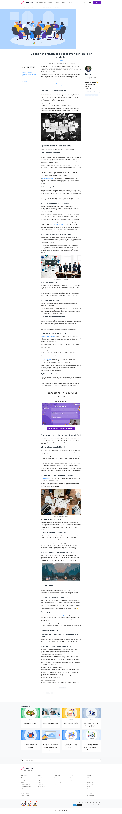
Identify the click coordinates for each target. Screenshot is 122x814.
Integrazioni (57, 775)
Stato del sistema (87, 804)
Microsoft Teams (57, 782)
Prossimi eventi (41, 784)
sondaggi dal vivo (57, 558)
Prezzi (64, 2)
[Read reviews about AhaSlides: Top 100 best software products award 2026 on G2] (23, 803)
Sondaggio (23, 780)
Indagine (23, 788)
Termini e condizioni (91, 784)
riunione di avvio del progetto (48, 336)
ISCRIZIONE (91, 95)
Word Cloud (23, 782)
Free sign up (96, 2)
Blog (39, 780)
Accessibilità (89, 793)
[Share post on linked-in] (28, 67)
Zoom (55, 784)
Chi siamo (89, 777)
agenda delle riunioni (46, 478)
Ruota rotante (24, 790)
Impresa (70, 2)
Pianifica (72, 777)
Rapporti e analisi (25, 795)
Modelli (39, 782)
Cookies (89, 788)
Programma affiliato (42, 788)
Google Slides (57, 777)
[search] (100, 7)
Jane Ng (49, 63)
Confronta (40, 777)
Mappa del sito (96, 804)
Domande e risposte (25, 784)
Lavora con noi (90, 782)
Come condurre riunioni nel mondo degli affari (30, 78)
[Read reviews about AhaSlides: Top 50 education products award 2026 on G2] (29, 803)
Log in (89, 2)
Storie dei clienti (41, 790)
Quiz (22, 777)
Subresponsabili (90, 795)
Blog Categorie (28, 7)
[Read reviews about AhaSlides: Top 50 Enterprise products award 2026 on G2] (35, 803)
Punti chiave (25, 81)
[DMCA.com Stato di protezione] (77, 804)
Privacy (88, 786)
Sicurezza (89, 790)
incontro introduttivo (47, 359)
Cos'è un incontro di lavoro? (28, 72)
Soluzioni (51, 2)
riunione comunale (48, 382)
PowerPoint (56, 780)
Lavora (61, 60)
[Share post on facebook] (33, 67)
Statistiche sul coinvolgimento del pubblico (48, 7)
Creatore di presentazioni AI (27, 786)
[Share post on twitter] (31, 67)
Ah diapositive (61, 615)
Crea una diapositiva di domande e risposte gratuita (61, 428)
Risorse (58, 2)
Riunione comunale (58, 224)
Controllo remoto (25, 793)
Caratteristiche (41, 2)
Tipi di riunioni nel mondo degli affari (29, 75)
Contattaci (89, 780)
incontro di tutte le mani (48, 178)
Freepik (73, 142)
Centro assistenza (41, 786)
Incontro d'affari (62, 687)
